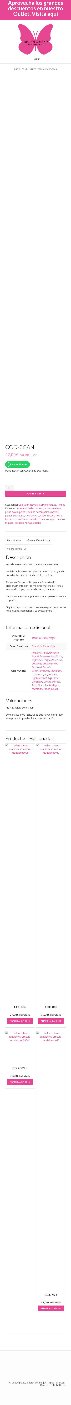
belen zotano (35, 508)
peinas (23, 512)
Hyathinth (55, 670)
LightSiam (37, 681)
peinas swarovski (14, 515)
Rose (34, 685)
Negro (52, 638)
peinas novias (51, 512)
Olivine (47, 681)
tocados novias (23, 522)
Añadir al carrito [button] (20, 1020)
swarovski (31, 515)
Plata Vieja (49, 646)
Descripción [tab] (14, 540)
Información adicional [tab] (38, 540)
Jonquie (53, 674)
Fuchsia (47, 667)
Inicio (17, 69)
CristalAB (37, 663)
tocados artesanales (27, 519)
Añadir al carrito (35, 493)
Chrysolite (48, 660)
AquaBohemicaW (41, 656)
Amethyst (37, 652)
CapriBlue (37, 660)
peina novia (11, 512)
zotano (37, 522)
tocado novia (54, 515)
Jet (46, 674)
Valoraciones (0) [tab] (16, 548)
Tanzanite (37, 688)
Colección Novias (28, 504)
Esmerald (37, 667)
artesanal (22, 508)
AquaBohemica (51, 652)
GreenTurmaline (40, 670)
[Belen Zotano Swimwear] (35, 39)
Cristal (58, 660)
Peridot (56, 681)
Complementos (29, 69)
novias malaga (52, 508)
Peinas (42, 69)
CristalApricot (50, 663)
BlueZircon (56, 656)
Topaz (46, 688)
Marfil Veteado (40, 638)
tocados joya (47, 519)
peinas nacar (35, 512)
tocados (9, 519)
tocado (42, 515)
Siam (40, 685)
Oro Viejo (37, 646)
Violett (54, 688)
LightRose (53, 678)
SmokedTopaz (51, 685)
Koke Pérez (59, 1384)
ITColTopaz (37, 674)
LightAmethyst (39, 678)
